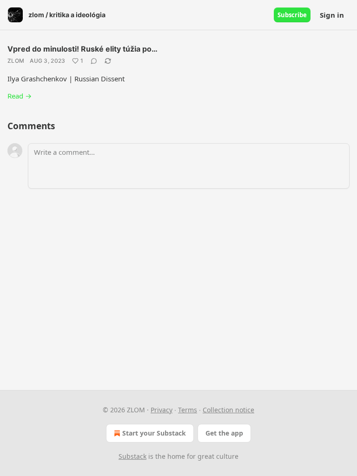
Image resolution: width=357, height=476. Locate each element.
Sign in (332, 15)
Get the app (224, 433)
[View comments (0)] (94, 60)
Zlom (15, 60)
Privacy (161, 409)
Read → (19, 95)
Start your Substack (154, 433)
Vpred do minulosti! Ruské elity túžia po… (82, 48)
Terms (187, 409)
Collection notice (228, 409)
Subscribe (292, 15)
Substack (132, 456)
